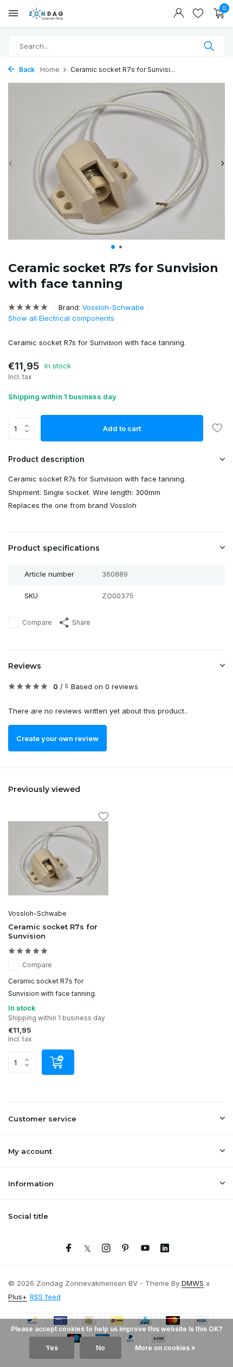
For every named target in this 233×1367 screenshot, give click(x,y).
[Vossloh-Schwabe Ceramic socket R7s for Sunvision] (58, 858)
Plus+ (17, 1296)
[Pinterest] (125, 1248)
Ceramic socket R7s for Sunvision (53, 931)
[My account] (178, 13)
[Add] (58, 1062)
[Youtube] (145, 1248)
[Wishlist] (198, 13)
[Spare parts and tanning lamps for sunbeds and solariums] (57, 13)
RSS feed (45, 1296)
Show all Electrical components (61, 318)
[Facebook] (68, 1248)
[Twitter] (87, 1248)
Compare (37, 622)
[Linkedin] (164, 1248)
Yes (52, 1348)
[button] (113, 247)
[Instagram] (106, 1248)
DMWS (193, 1283)
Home (50, 69)
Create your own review (57, 738)
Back (26, 69)
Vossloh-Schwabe (113, 307)
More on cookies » (165, 1348)
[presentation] (11, 163)
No (100, 1348)
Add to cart (122, 428)
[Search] (210, 46)
